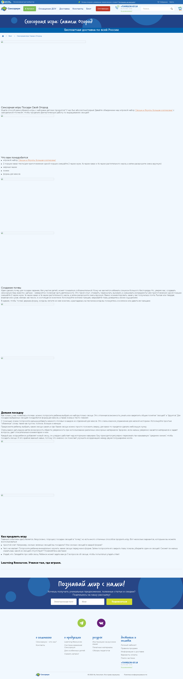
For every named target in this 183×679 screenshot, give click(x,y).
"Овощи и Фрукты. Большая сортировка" (154, 110)
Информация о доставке (132, 652)
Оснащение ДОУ (47, 9)
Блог (88, 9)
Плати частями (128, 658)
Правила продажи (129, 648)
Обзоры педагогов (101, 650)
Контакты (78, 9)
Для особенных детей (74, 650)
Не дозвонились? (126, 11)
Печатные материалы (103, 647)
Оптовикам (103, 9)
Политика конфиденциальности (135, 674)
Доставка (64, 9)
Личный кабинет (129, 645)
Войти (172, 2)
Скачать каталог (71, 654)
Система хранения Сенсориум (73, 646)
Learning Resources (73, 642)
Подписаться (119, 601)
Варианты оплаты (129, 655)
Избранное (164, 2)
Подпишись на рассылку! (127, 2)
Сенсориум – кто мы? (46, 642)
